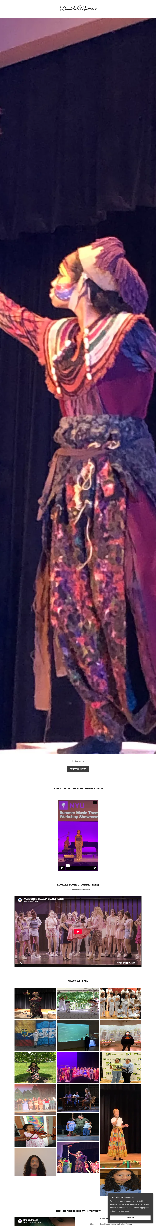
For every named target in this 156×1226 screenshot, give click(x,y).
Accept (130, 1218)
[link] (78, 10)
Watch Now (78, 769)
